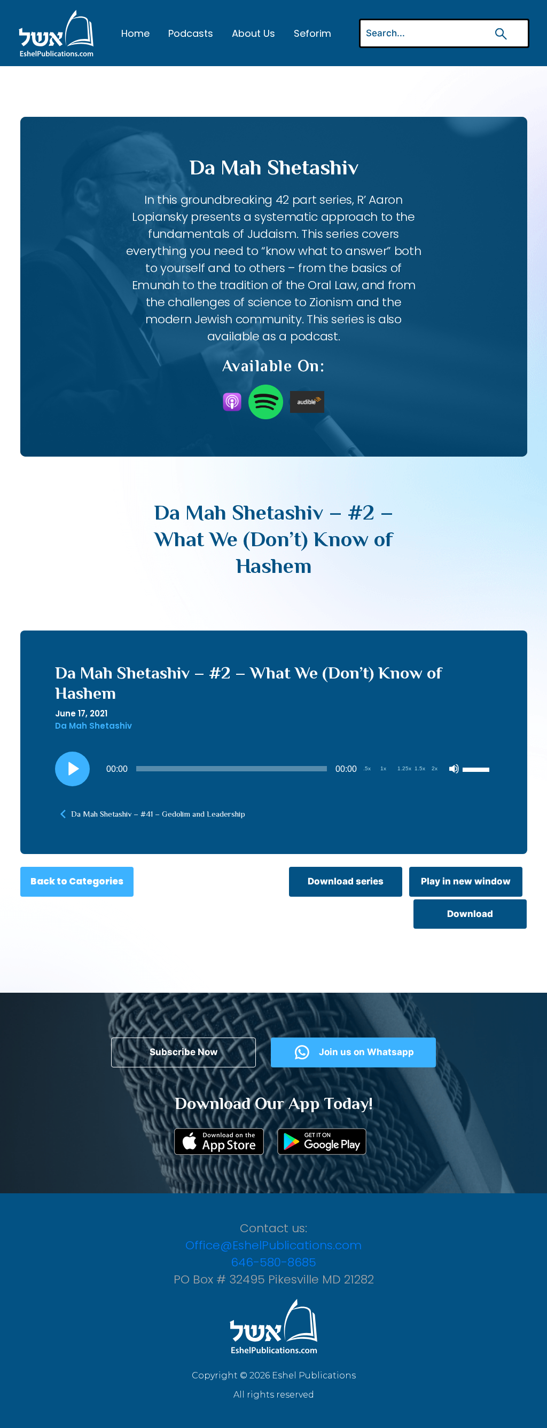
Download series (346, 881)
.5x (367, 768)
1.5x (420, 768)
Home (135, 33)
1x (383, 768)
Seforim (312, 33)
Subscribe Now (183, 1052)
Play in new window (466, 881)
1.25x (404, 768)
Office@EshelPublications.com (273, 1245)
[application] (274, 768)
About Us (253, 33)
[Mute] (454, 768)
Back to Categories (76, 881)
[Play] (72, 768)
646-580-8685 (273, 1262)
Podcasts (190, 33)
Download (470, 913)
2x (434, 768)
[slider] (478, 768)
